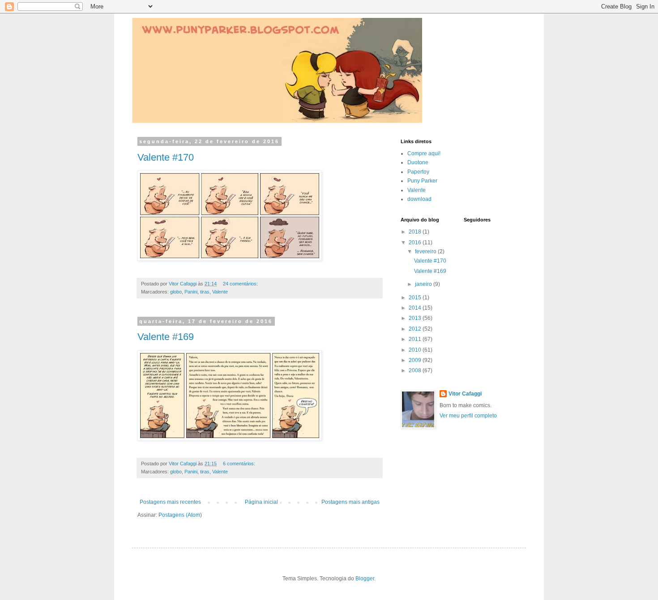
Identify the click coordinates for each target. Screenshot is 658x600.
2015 (416, 297)
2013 (416, 318)
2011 (416, 339)
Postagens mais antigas (350, 502)
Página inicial (261, 502)
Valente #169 (165, 336)
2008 (416, 370)
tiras (204, 291)
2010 (416, 350)
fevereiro (426, 251)
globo (176, 291)
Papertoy (418, 172)
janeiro (424, 284)
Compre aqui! (423, 153)
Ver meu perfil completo (468, 416)
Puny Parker (422, 181)
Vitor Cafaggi (465, 394)
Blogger (364, 578)
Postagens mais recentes (170, 502)
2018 (416, 232)
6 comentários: (239, 463)
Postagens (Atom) (180, 515)
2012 (416, 329)
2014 (416, 308)
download (419, 199)
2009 (416, 360)
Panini (190, 291)
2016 (416, 242)
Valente (220, 291)
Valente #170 (165, 157)
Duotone (417, 162)
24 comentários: (241, 283)
